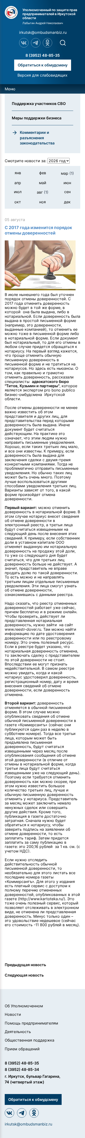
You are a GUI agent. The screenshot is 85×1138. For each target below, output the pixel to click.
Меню (10, 89)
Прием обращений (22, 1049)
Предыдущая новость (25, 964)
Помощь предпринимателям (31, 1023)
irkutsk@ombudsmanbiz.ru (43, 32)
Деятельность (18, 1031)
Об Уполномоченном (24, 1005)
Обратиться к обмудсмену (43, 65)
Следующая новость (24, 975)
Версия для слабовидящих (42, 75)
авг (42, 192)
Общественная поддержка (29, 1040)
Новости (13, 1014)
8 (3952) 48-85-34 (22, 1069)
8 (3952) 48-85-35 (43, 55)
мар (67, 173)
